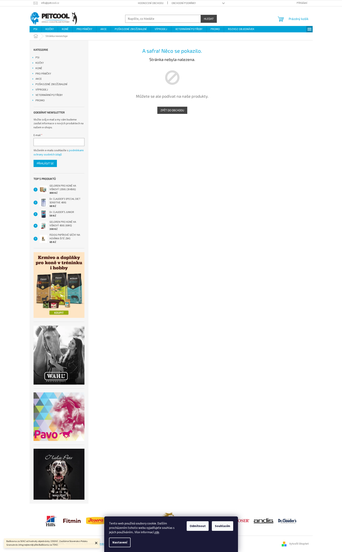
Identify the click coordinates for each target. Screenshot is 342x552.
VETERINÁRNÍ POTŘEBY (49, 95)
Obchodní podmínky (183, 3)
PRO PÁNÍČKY (43, 74)
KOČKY (40, 63)
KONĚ (39, 68)
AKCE (39, 79)
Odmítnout (198, 526)
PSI (37, 58)
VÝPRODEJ (42, 90)
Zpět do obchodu (172, 110)
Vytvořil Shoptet (299, 544)
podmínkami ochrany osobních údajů (59, 152)
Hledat (209, 18)
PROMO (40, 100)
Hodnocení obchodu (151, 3)
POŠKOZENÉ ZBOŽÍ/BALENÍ (51, 84)
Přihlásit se (45, 163)
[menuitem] (35, 29)
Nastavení (119, 542)
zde (156, 532)
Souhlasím (222, 526)
